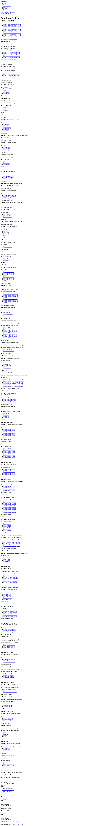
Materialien (5, 7)
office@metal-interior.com (8, 14)
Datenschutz (12, 12)
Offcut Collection (7, 6)
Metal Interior (4, 1)
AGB (2, 12)
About (4, 3)
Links (4, 9)
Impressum (6, 12)
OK (22, 824)
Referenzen (5, 4)
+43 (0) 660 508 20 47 (7, 13)
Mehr (18, 824)
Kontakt (5, 8)
